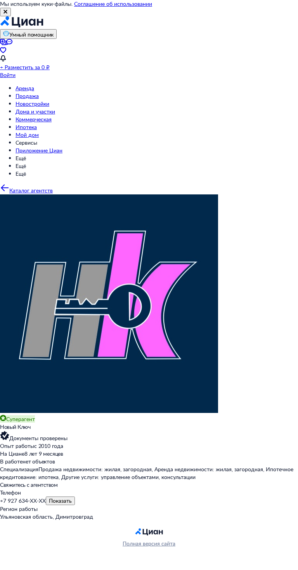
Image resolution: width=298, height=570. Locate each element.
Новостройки (32, 103)
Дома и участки (35, 111)
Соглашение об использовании (113, 3)
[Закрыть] (5, 12)
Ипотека (26, 127)
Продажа (27, 96)
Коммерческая (34, 119)
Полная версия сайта (149, 543)
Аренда (25, 88)
